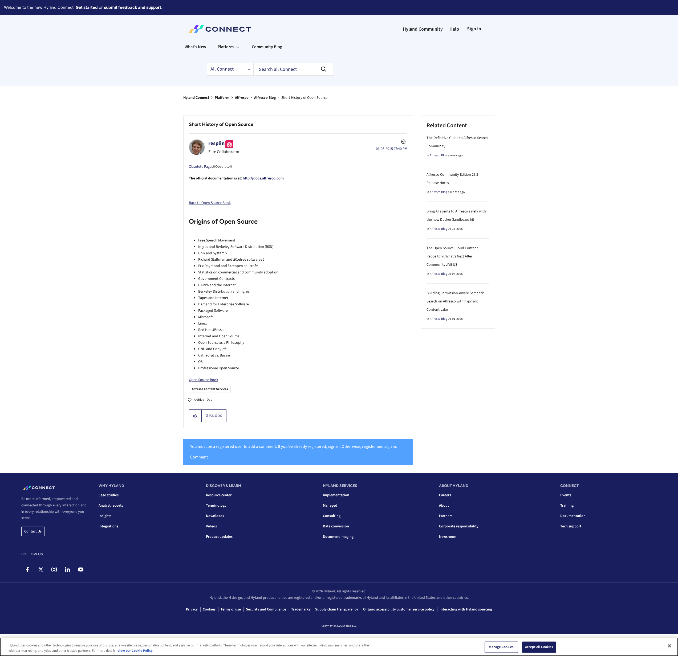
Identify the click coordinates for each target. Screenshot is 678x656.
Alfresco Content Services (210, 389)
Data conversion (336, 526)
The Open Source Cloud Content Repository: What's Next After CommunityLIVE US (452, 256)
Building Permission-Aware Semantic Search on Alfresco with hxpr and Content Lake (455, 301)
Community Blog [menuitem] (267, 47)
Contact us (33, 531)
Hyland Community (423, 29)
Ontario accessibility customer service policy (399, 609)
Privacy (192, 609)
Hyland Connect (196, 97)
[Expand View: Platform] (237, 47)
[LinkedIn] (67, 569)
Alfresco (242, 97)
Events (565, 495)
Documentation (573, 516)
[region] (339, 647)
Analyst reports (111, 505)
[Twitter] (41, 569)
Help (454, 29)
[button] (195, 416)
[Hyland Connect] (220, 29)
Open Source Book (203, 380)
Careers (445, 495)
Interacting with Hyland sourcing (466, 609)
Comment (199, 457)
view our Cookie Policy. (135, 650)
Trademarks (300, 609)
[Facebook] (27, 569)
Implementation (336, 495)
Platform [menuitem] (226, 47)
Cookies (209, 609)
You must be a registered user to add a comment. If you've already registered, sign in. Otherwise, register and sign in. (293, 446)
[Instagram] (54, 569)
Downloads (215, 516)
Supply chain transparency (336, 609)
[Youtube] (81, 569)
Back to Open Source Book (210, 203)
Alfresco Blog (265, 97)
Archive (199, 399)
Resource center (219, 495)
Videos (211, 526)
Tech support (570, 526)
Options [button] (402, 142)
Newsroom (447, 536)
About (444, 505)
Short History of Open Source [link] (304, 97)
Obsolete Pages (201, 166)
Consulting (331, 516)
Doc (209, 399)
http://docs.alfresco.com (263, 178)
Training (567, 505)
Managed (330, 505)
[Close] (669, 646)
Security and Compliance (266, 609)
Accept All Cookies (539, 647)
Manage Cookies (501, 647)
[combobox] (293, 69)
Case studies (109, 495)
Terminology (216, 505)
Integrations (108, 526)
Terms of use (231, 609)
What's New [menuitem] (195, 47)
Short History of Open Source (221, 124)
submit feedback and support (132, 7)
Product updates (219, 536)
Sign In (474, 29)
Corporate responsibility (458, 526)
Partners (445, 516)
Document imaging (338, 536)
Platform (222, 97)
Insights (105, 516)
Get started (87, 7)
